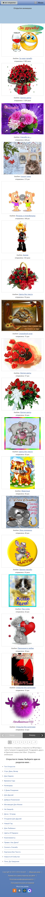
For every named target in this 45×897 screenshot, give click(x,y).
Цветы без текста (26, 294)
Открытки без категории (25, 688)
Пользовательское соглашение (22, 883)
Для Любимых (9, 828)
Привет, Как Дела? (11, 842)
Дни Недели (9, 776)
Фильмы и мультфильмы (25, 216)
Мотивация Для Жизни (13, 804)
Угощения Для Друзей (12, 819)
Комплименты (9, 838)
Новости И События (12, 857)
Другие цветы (25, 98)
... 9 (34, 742)
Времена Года (9, 781)
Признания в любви (26, 648)
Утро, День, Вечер (11, 771)
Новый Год (8, 823)
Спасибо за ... (25, 137)
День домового (25, 530)
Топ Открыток (9, 767)
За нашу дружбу (25, 59)
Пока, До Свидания (11, 861)
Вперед (32, 735)
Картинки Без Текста (12, 852)
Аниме (25, 255)
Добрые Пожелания (12, 800)
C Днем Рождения (11, 790)
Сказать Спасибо (11, 847)
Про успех (26, 609)
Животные (25, 491)
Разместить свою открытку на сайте (21, 876)
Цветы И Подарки (11, 833)
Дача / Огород (9, 814)
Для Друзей (8, 795)
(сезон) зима (26, 177)
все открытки (9, 3)
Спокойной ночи (25, 334)
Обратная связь (34, 872)
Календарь (8, 786)
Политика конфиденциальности (22, 879)
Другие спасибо (25, 570)
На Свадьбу (8, 809)
